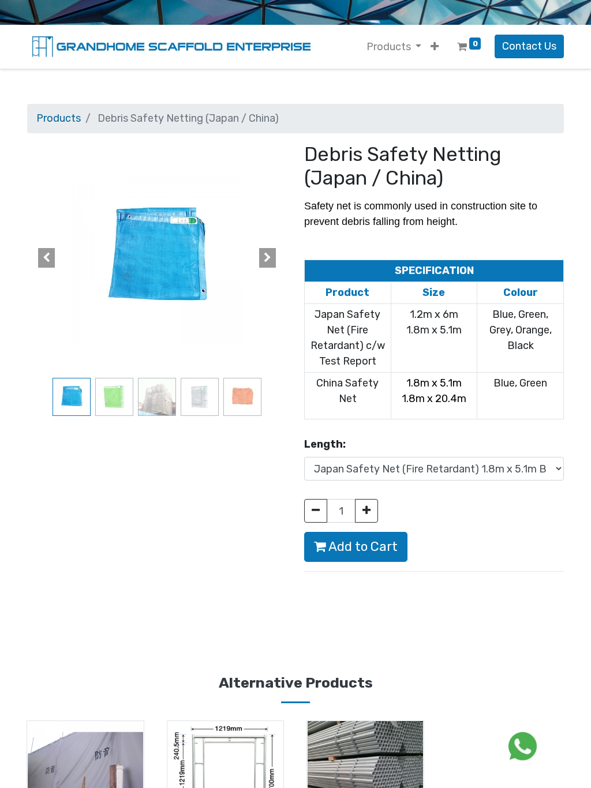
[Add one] (366, 511)
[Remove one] (315, 511)
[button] (434, 47)
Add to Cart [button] (362, 546)
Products (58, 118)
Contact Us (529, 46)
